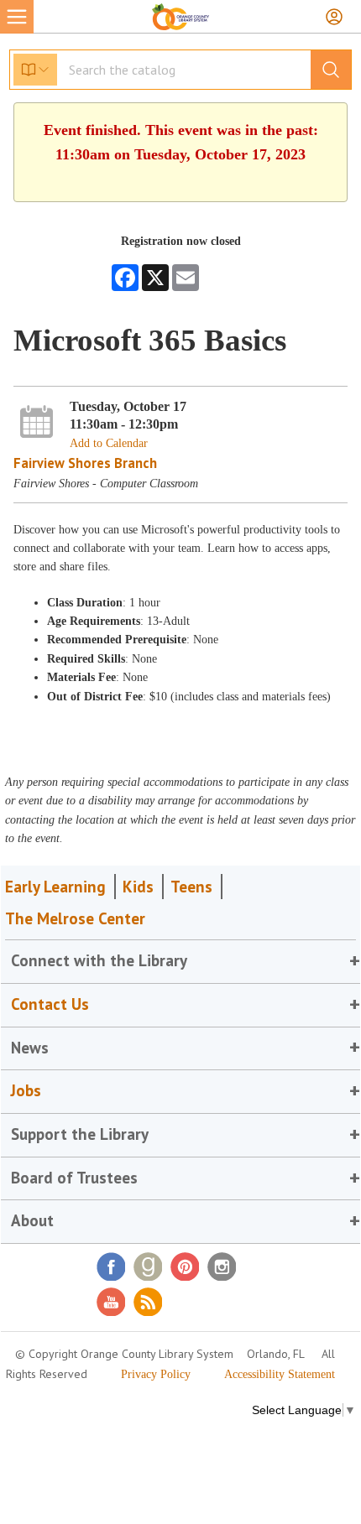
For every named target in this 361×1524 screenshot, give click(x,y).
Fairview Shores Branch (85, 463)
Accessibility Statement (279, 1374)
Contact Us (50, 1004)
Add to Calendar (109, 443)
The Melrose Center (75, 918)
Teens (191, 886)
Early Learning (55, 886)
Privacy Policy (156, 1374)
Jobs (26, 1090)
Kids (138, 886)
